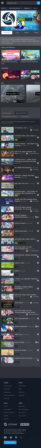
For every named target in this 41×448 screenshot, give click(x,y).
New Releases (21, 113)
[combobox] (21, 3)
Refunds (6, 419)
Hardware (21, 392)
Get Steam (22, 406)
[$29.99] (7, 153)
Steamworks (7, 392)
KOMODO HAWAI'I (28, 12)
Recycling (21, 395)
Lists (17, 32)
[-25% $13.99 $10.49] (7, 241)
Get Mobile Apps (10, 442)
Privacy (6, 406)
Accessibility (7, 409)
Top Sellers (6, 113)
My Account (22, 415)
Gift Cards (6, 398)
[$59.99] (7, 225)
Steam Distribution (9, 395)
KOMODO (22, 15)
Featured (6, 32)
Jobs (20, 389)
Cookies (6, 415)
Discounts (25, 116)
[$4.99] (7, 146)
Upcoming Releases (9, 116)
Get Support (22, 412)
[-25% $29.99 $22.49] (7, 193)
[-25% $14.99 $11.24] (7, 138)
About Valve (22, 386)
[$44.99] (7, 233)
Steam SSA (7, 389)
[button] (4, 8)
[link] (33, 73)
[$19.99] (7, 130)
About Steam (7, 386)
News (36, 32)
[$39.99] (7, 161)
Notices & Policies (9, 412)
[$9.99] (7, 177)
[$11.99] (7, 209)
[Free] (7, 257)
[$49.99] (7, 360)
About (26, 32)
